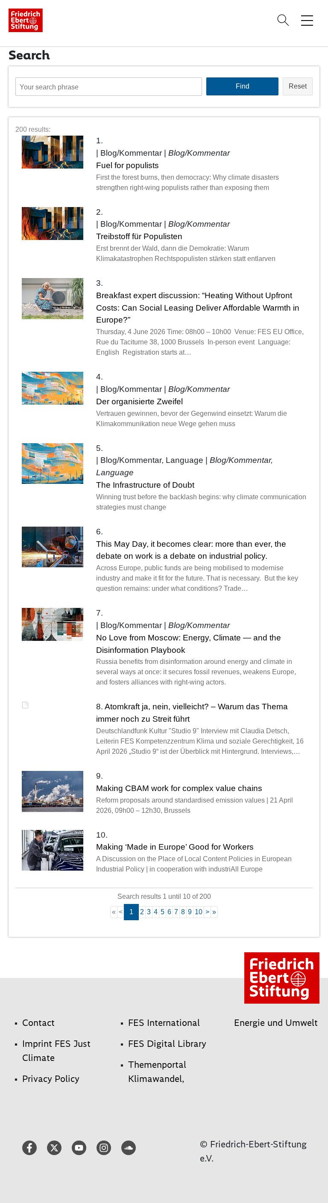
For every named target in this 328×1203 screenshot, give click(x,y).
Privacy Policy (50, 1078)
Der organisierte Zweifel (139, 401)
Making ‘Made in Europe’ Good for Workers (175, 846)
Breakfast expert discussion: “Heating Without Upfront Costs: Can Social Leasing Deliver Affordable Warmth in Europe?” (197, 308)
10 (198, 912)
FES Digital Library (167, 1043)
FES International (164, 1022)
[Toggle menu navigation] (307, 20)
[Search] (284, 20)
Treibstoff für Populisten (139, 236)
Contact (38, 1022)
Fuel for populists (127, 165)
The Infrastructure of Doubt (145, 484)
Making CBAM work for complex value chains (179, 788)
